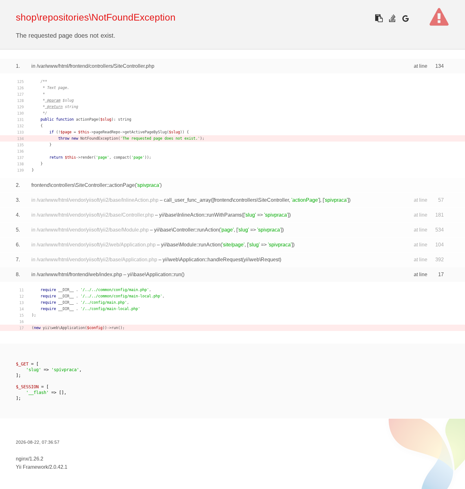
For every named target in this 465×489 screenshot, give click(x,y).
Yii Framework (32, 467)
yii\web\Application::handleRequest (202, 259)
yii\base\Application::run (154, 274)
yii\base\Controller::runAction (186, 229)
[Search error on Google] (405, 18)
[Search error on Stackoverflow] (392, 18)
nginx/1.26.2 (29, 458)
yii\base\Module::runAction (190, 244)
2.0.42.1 (58, 467)
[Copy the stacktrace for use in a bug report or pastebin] (378, 18)
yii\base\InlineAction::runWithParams (200, 215)
